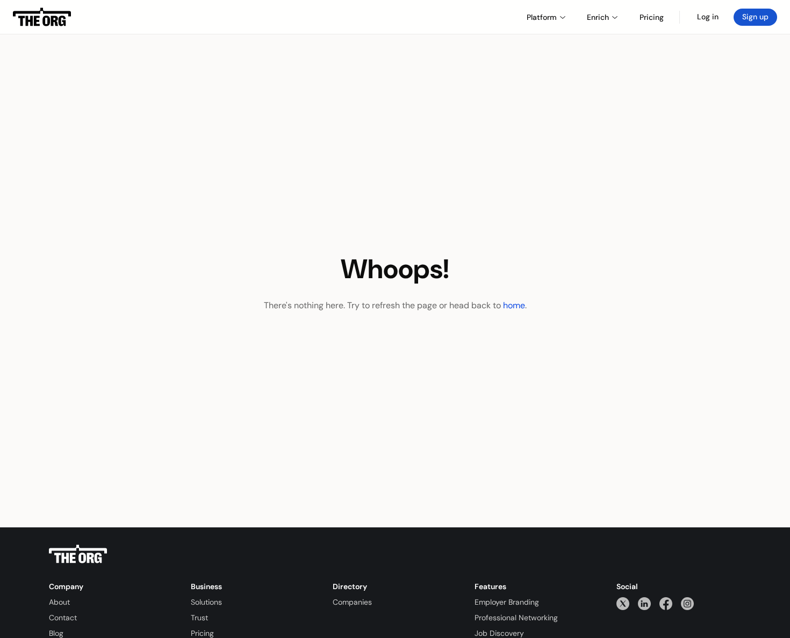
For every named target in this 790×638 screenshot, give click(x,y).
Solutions (206, 602)
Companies (352, 602)
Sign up (755, 16)
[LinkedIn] (644, 603)
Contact (63, 617)
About (59, 602)
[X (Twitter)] (622, 603)
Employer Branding (507, 602)
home (514, 305)
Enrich (598, 17)
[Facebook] (665, 603)
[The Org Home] (42, 17)
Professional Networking (516, 617)
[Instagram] (687, 603)
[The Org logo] (78, 554)
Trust (199, 617)
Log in (708, 16)
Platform (542, 17)
